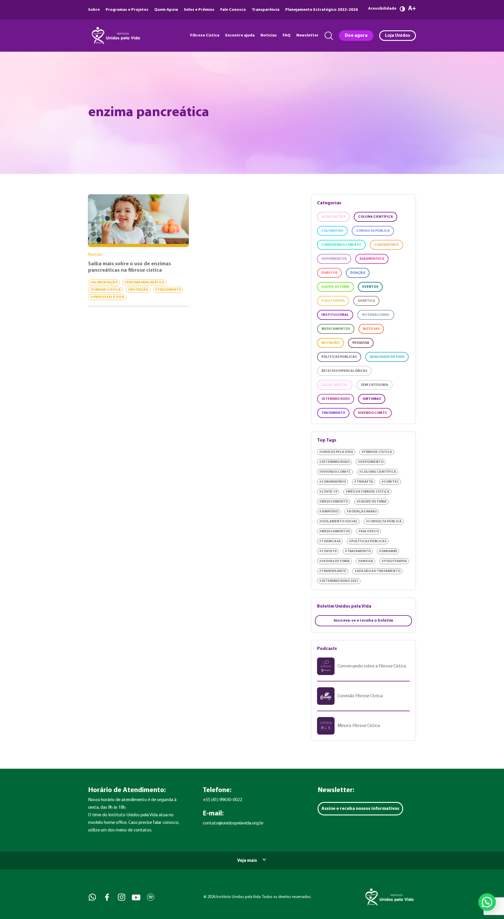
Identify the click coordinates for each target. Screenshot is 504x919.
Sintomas (372, 399)
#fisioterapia (394, 561)
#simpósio (328, 511)
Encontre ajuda (240, 35)
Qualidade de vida (387, 357)
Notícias (268, 35)
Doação (357, 273)
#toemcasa (330, 541)
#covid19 (328, 551)
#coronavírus (332, 482)
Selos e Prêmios (199, 10)
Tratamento (333, 413)
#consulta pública (384, 521)
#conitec (390, 482)
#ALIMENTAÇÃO (104, 282)
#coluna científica (377, 472)
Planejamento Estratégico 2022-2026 (321, 10)
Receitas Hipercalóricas (344, 371)
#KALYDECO (368, 531)
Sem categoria (374, 385)
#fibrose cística (105, 290)
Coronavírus (386, 245)
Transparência (265, 10)
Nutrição (330, 343)
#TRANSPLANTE (332, 571)
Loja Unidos (397, 35)
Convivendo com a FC (341, 245)
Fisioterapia (333, 301)
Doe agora (356, 35)
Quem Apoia (166, 10)
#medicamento (333, 501)
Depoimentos (334, 259)
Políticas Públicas (339, 357)
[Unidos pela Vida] (115, 35)
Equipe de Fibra (335, 287)
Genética (366, 301)
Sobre (94, 10)
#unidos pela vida (107, 297)
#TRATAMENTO (168, 290)
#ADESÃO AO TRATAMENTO (377, 571)
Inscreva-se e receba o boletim (363, 620)
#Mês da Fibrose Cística (367, 491)
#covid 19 (328, 491)
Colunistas (332, 231)
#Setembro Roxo (334, 462)
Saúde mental (334, 385)
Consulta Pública (373, 231)
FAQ (286, 35)
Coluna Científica (375, 217)
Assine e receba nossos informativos (360, 808)
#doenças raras (361, 511)
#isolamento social (338, 521)
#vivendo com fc (335, 472)
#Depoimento (371, 462)
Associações (333, 217)
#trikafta (363, 482)
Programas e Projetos (127, 10)
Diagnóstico (372, 259)
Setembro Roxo (335, 399)
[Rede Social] (91, 897)
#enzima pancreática (144, 282)
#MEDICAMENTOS (334, 531)
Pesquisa (360, 343)
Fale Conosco (233, 10)
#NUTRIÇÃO (138, 290)
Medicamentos (335, 329)
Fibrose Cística (204, 35)
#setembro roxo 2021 (338, 581)
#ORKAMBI (388, 551)
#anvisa (365, 561)
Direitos (329, 273)
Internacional (376, 315)
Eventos (370, 287)
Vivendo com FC (372, 413)
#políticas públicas (367, 541)
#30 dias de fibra (334, 561)
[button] (487, 902)
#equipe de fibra (371, 501)
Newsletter (307, 35)
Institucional (335, 315)
